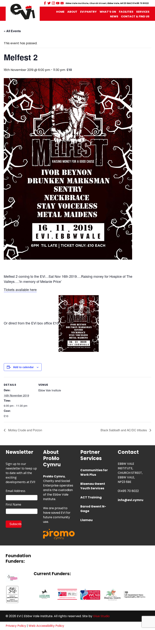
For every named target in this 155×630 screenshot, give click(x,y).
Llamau (86, 520)
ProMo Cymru (54, 476)
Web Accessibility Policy (46, 626)
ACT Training (91, 497)
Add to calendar (23, 367)
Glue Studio (101, 616)
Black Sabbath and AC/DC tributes (124, 430)
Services (142, 12)
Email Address (15, 491)
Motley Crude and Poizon (24, 430)
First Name (13, 504)
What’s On (108, 12)
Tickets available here (20, 289)
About (72, 12)
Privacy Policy (16, 626)
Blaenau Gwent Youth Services (92, 486)
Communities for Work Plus (94, 472)
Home (60, 12)
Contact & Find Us (135, 16)
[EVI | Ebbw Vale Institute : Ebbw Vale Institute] (22, 11)
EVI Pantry (88, 12)
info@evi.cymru (130, 500)
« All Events (12, 31)
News (114, 16)
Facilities (126, 12)
